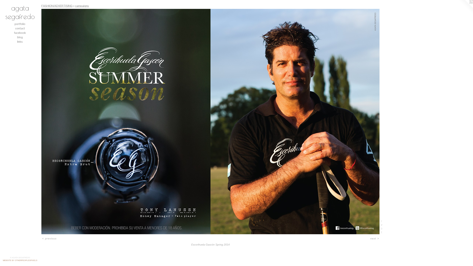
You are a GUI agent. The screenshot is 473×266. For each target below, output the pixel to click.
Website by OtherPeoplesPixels (20, 260)
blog (20, 37)
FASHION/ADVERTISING (56, 6)
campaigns (82, 6)
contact (20, 28)
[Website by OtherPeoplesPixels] (465, 7)
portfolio (20, 24)
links (20, 42)
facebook (20, 33)
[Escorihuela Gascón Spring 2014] (210, 121)
